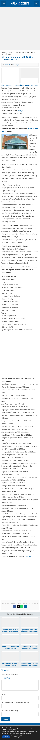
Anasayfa (4, 52)
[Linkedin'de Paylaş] (25, 606)
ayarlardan (16, 733)
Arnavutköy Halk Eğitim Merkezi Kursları (10, 647)
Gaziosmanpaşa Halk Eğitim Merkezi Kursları (29, 630)
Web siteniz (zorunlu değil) (10, 710)
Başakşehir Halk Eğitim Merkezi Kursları (10, 664)
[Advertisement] (20, 28)
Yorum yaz (16, 64)
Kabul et (6, 737)
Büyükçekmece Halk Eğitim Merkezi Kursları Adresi (10, 631)
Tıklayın (20, 111)
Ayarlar (15, 737)
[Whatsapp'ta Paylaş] (21, 606)
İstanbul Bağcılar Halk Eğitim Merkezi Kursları (29, 664)
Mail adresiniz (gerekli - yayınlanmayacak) (15, 702)
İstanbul (11, 52)
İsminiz (3, 694)
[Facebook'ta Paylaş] (14, 606)
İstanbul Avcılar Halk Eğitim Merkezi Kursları (29, 647)
